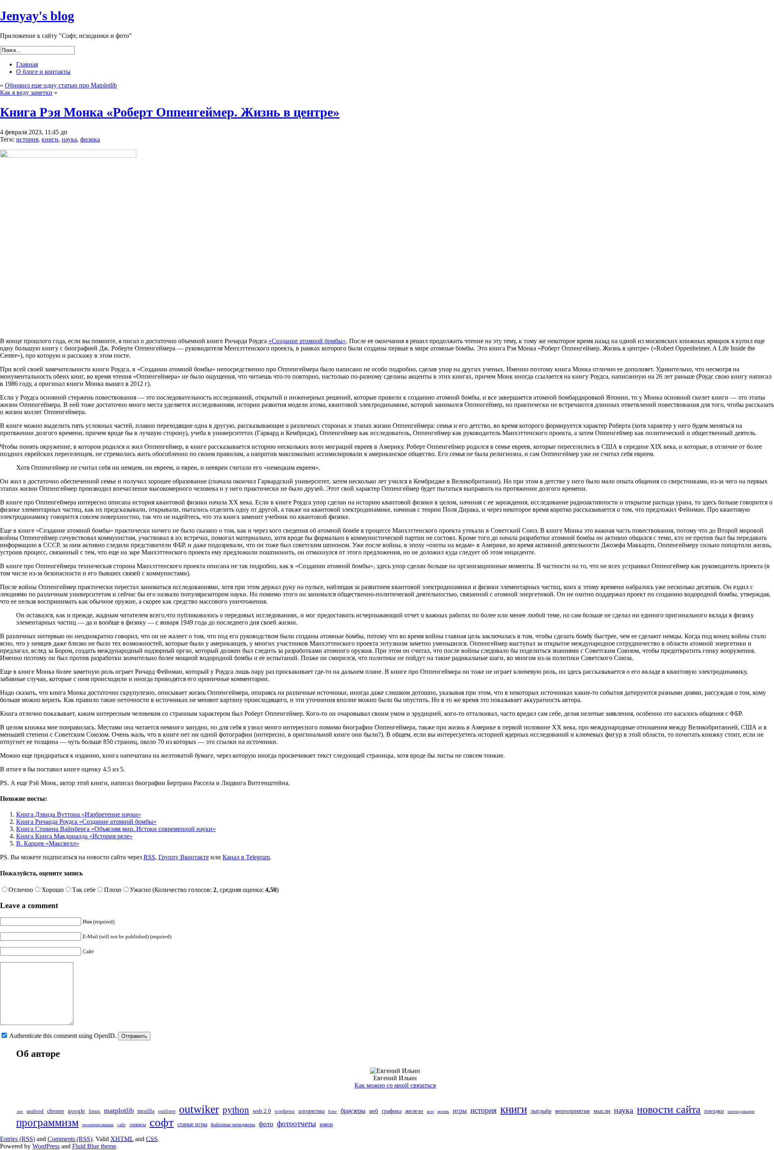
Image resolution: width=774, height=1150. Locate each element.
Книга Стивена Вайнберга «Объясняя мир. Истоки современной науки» (116, 828)
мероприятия (572, 1111)
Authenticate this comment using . (63, 1035)
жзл (430, 1111)
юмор (326, 1124)
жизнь (443, 1111)
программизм (47, 1123)
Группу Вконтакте (183, 857)
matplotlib (119, 1110)
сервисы (137, 1124)
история (27, 139)
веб (373, 1111)
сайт (121, 1124)
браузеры (353, 1110)
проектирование (98, 1125)
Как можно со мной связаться (395, 1085)
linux (94, 1111)
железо (414, 1111)
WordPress (46, 1146)
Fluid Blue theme (94, 1146)
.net (19, 1111)
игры (460, 1110)
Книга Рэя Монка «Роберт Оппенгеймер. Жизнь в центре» (169, 112)
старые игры (192, 1124)
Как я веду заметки (26, 92)
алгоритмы (311, 1111)
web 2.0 (262, 1111)
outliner (166, 1111)
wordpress (285, 1111)
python (236, 1109)
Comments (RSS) (70, 1138)
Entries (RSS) (17, 1138)
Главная (27, 64)
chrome (55, 1111)
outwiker (199, 1109)
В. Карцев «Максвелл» (47, 843)
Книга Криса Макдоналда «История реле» (74, 836)
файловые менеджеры (233, 1124)
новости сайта (669, 1109)
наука (69, 139)
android (35, 1111)
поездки (714, 1111)
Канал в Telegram (246, 857)
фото (266, 1124)
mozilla (145, 1111)
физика (90, 139)
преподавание (741, 1111)
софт (162, 1122)
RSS (149, 857)
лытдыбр (541, 1111)
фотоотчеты (296, 1123)
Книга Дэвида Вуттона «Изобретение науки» (78, 814)
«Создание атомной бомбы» (307, 341)
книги (50, 139)
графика (392, 1111)
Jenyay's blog (37, 15)
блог (332, 1111)
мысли (601, 1110)
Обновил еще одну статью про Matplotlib (61, 85)
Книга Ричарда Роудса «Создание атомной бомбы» (86, 821)
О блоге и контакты (43, 71)
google (76, 1111)
